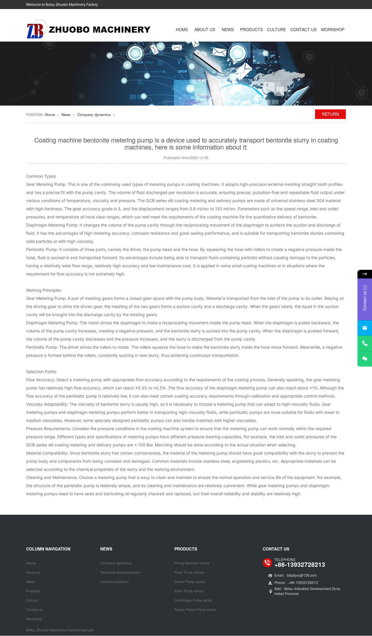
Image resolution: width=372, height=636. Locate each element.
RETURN (330, 114)
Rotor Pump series (189, 590)
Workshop (332, 29)
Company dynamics (94, 114)
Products (251, 29)
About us (204, 29)
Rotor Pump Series (189, 572)
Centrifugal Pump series (193, 600)
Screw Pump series (189, 581)
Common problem (114, 581)
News (228, 29)
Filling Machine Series (192, 562)
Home (182, 29)
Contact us (303, 29)
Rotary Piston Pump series (195, 609)
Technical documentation (120, 572)
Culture (276, 29)
